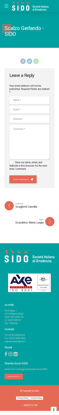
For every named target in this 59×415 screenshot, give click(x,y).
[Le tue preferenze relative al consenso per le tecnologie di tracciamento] (54, 410)
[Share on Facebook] (23, 61)
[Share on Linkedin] (29, 61)
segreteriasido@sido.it (15, 341)
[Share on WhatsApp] (36, 61)
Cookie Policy (36, 398)
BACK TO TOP (31, 405)
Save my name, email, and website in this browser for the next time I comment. (28, 165)
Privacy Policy (22, 398)
